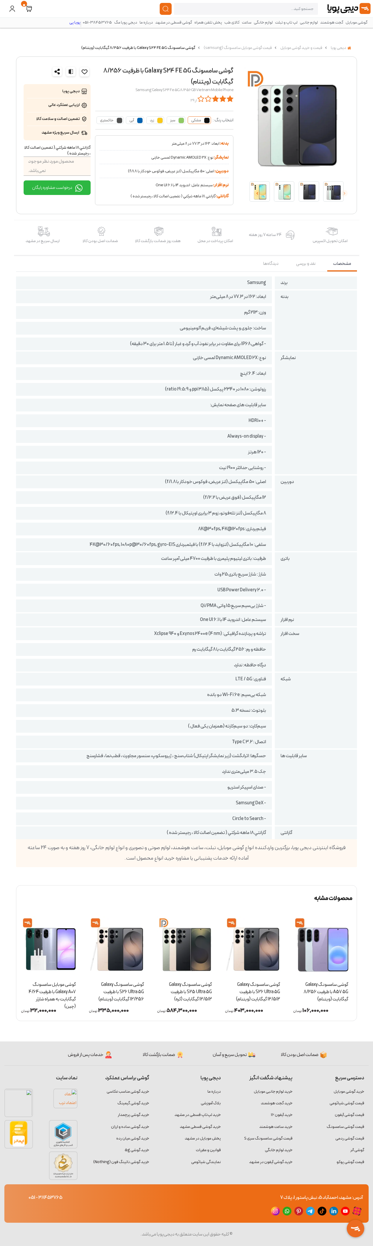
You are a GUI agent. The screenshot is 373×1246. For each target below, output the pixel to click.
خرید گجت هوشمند (277, 1103)
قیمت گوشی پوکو (350, 1162)
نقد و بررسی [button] (306, 263)
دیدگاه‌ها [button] (271, 263)
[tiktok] (322, 1211)
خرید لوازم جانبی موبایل (273, 1092)
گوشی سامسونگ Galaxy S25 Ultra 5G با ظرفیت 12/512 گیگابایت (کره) (190, 990)
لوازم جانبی (309, 22)
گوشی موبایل (356, 22)
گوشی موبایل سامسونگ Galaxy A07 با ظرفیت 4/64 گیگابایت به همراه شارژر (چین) (52, 990)
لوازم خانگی (263, 22)
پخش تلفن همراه (208, 22)
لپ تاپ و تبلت (286, 22)
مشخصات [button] (342, 263)
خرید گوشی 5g (137, 1150)
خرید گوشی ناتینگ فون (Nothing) (121, 1162)
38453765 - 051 (45, 1197)
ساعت (246, 22)
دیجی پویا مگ (125, 22)
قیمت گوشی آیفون (349, 1115)
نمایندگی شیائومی (206, 1162)
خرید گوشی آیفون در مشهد (271, 1162)
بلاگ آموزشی (211, 1103)
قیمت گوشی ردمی (349, 1138)
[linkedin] (333, 1211)
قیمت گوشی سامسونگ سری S (268, 1138)
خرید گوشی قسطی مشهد (200, 1127)
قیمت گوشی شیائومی (347, 1103)
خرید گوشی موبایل (349, 1092)
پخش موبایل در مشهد (203, 1138)
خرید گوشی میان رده (132, 1138)
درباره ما (146, 22)
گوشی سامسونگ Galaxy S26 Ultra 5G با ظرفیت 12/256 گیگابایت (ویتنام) (121, 990)
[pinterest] (298, 1211)
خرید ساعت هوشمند (276, 1127)
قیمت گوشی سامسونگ (345, 1127)
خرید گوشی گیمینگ (133, 1103)
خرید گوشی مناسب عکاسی (128, 1092)
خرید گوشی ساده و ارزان (130, 1127)
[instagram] (275, 1211)
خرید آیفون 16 (282, 1115)
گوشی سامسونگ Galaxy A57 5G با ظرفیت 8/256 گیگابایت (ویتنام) (326, 990)
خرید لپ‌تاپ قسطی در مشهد (198, 1115)
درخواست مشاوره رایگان (52, 187)
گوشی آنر (357, 1150)
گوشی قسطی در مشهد (173, 22)
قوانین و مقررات (208, 1150)
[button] (29, 9)
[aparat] (357, 1211)
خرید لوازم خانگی (279, 1150)
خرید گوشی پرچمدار (133, 1115)
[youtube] (345, 1211)
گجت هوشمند (331, 22)
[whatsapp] (287, 1211)
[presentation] (344, 193)
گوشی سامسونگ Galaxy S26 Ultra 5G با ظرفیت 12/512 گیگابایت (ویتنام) (258, 990)
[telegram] (310, 1211)
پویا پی (74, 22)
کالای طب (232, 22)
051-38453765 (97, 22)
